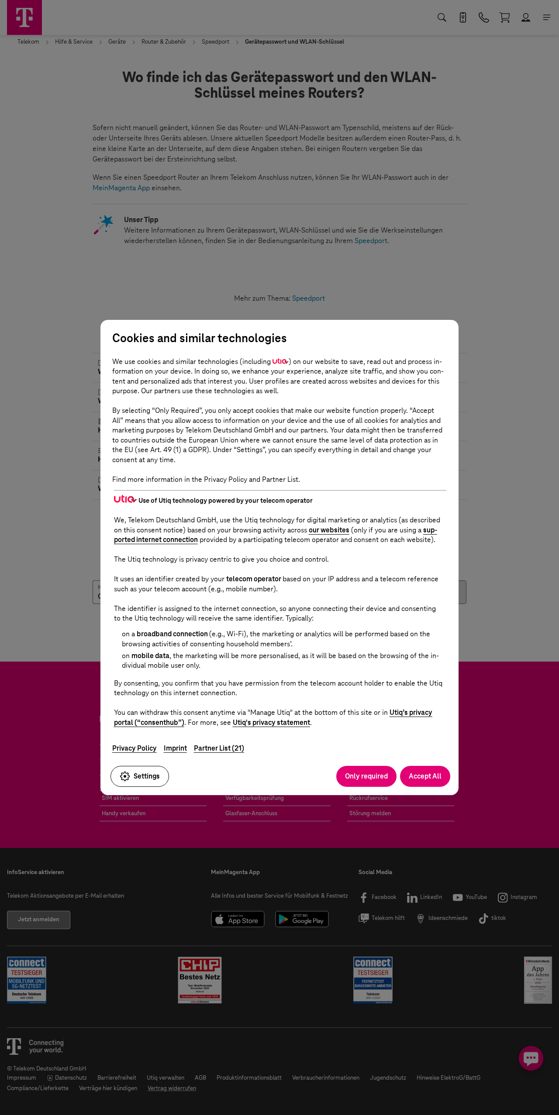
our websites (329, 530)
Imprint (175, 748)
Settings (147, 776)
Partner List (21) (219, 748)
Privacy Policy (134, 748)
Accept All (425, 776)
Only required (366, 776)
